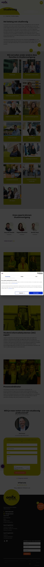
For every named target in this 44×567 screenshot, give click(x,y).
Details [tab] (22, 276)
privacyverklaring (14, 283)
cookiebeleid (10, 288)
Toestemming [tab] (7, 276)
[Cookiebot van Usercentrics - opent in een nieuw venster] (38, 273)
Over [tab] (36, 276)
